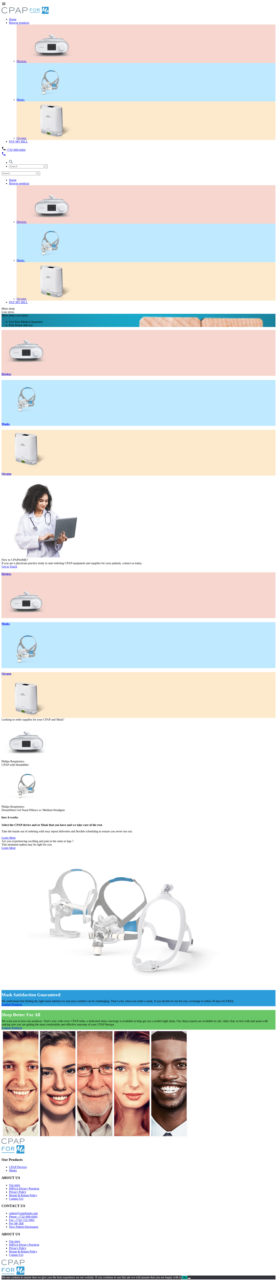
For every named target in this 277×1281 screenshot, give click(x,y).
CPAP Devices (18, 1167)
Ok (184, 1277)
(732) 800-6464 (16, 149)
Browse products (19, 22)
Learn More (9, 837)
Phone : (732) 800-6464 (23, 1216)
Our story (14, 1185)
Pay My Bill (16, 1223)
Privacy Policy (17, 1192)
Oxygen (22, 138)
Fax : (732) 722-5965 (21, 1220)
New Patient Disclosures (23, 1226)
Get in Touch (9, 566)
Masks (21, 99)
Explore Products (12, 1004)
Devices (22, 61)
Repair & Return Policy (23, 1195)
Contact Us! (16, 1198)
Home (12, 19)
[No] (189, 1278)
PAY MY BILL (18, 141)
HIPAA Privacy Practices (24, 1188)
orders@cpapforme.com (23, 1213)
